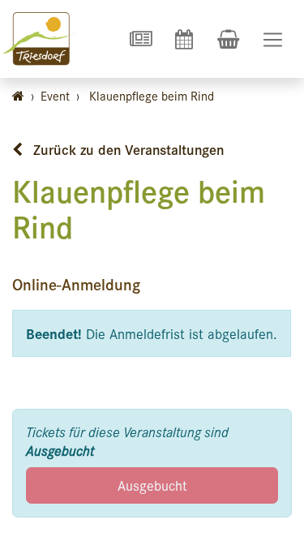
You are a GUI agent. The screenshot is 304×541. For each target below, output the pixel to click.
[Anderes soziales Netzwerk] (140, 38)
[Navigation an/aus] (273, 39)
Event (55, 95)
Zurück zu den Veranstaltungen (126, 149)
